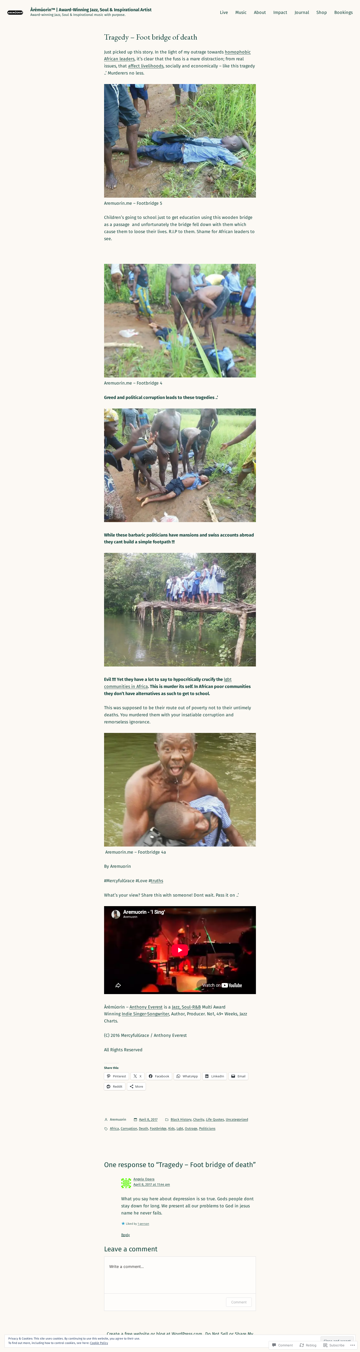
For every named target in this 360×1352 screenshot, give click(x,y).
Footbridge (158, 1129)
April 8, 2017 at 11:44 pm (151, 1184)
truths (157, 880)
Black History (181, 1119)
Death (143, 1129)
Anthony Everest (146, 1007)
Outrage (191, 1129)
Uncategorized (237, 1119)
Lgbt (180, 1129)
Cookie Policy (99, 1343)
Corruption (129, 1129)
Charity (198, 1119)
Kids (171, 1129)
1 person (143, 1223)
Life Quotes (215, 1119)
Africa (114, 1129)
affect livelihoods (145, 66)
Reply (125, 1235)
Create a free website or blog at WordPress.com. (155, 1334)
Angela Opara (144, 1179)
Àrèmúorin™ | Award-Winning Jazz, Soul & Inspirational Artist (91, 9)
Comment (239, 1302)
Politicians (207, 1129)
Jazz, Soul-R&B (186, 1007)
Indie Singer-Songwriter (145, 1014)
